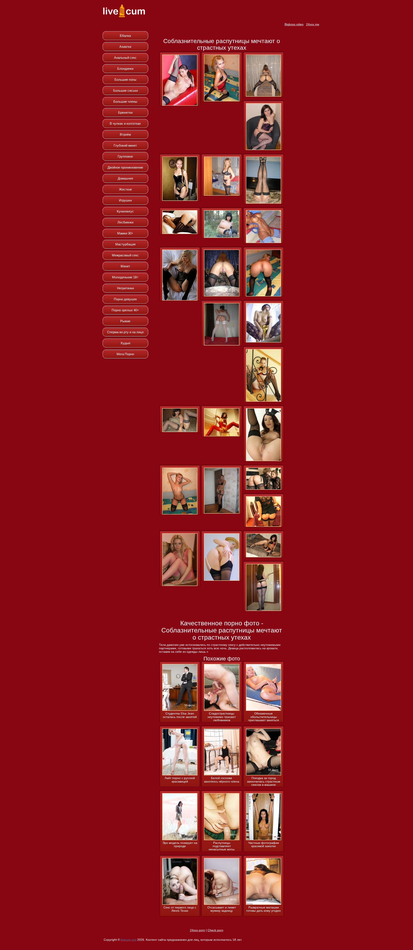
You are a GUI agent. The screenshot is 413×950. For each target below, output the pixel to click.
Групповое (125, 156)
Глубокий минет (125, 145)
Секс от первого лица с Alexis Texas (179, 909)
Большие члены (125, 101)
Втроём (125, 134)
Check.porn (215, 930)
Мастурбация (125, 244)
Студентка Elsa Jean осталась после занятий (180, 715)
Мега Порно (125, 354)
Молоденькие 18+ (125, 277)
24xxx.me (312, 24)
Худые (125, 343)
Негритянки (125, 288)
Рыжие (125, 321)
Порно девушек (125, 299)
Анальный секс (125, 57)
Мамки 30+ (125, 233)
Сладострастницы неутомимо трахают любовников (222, 717)
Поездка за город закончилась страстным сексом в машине (263, 781)
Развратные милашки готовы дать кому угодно (263, 909)
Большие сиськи (125, 90)
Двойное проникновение (125, 167)
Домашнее (125, 178)
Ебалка (125, 35)
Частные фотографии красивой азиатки (263, 844)
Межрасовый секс (125, 255)
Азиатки (125, 46)
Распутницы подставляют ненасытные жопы (221, 846)
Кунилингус (125, 211)
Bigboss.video (294, 24)
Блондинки (125, 68)
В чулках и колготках (125, 123)
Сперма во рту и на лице (125, 332)
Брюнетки (125, 112)
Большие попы (125, 79)
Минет (125, 266)
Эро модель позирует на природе (179, 844)
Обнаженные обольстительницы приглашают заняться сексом (263, 717)
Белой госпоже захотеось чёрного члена (221, 779)
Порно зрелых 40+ (125, 310)
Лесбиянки (125, 222)
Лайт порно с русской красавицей (180, 779)
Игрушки (125, 200)
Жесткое (125, 189)
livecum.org (128, 939)
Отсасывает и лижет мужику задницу (221, 909)
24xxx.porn (197, 930)
